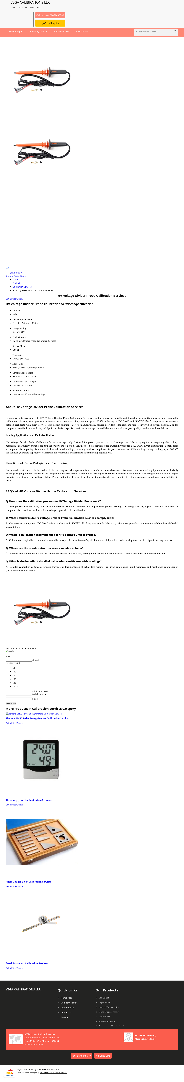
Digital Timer (104, 1002)
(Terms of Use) (53, 1069)
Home (15, 279)
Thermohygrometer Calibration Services (28, 800)
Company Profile (38, 31)
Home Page (15, 31)
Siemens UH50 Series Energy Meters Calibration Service (37, 718)
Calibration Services (22, 286)
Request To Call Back (16, 276)
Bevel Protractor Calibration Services (27, 963)
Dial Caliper (104, 997)
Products (17, 283)
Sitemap (65, 1017)
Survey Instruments (107, 1021)
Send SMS (105, 1055)
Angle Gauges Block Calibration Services (28, 881)
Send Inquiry (52, 23)
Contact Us (82, 31)
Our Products (61, 31)
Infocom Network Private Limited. (53, 1072)
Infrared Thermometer (109, 1007)
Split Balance (104, 1016)
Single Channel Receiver (109, 1012)
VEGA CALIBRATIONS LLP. (30, 4)
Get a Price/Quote (14, 298)
